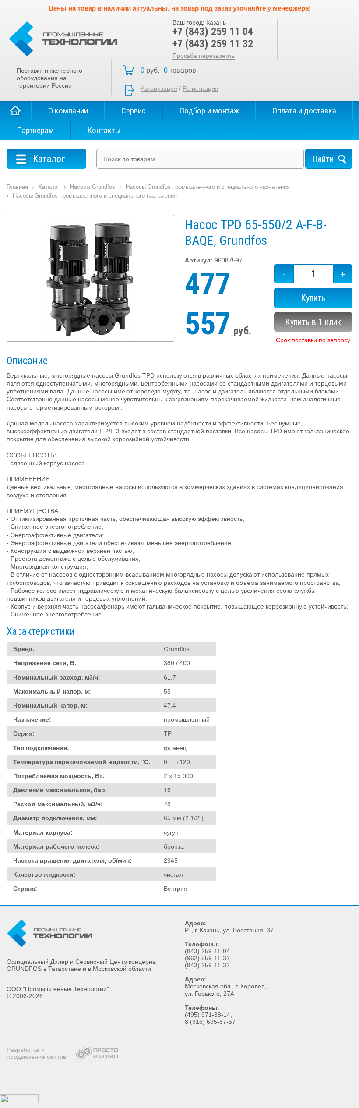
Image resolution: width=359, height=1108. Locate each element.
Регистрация (200, 88)
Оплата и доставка (304, 111)
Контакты (104, 130)
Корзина (170, 70)
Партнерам (35, 130)
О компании (68, 111)
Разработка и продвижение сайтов (36, 1053)
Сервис (133, 111)
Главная (15, 110)
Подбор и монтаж (209, 111)
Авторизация (159, 88)
